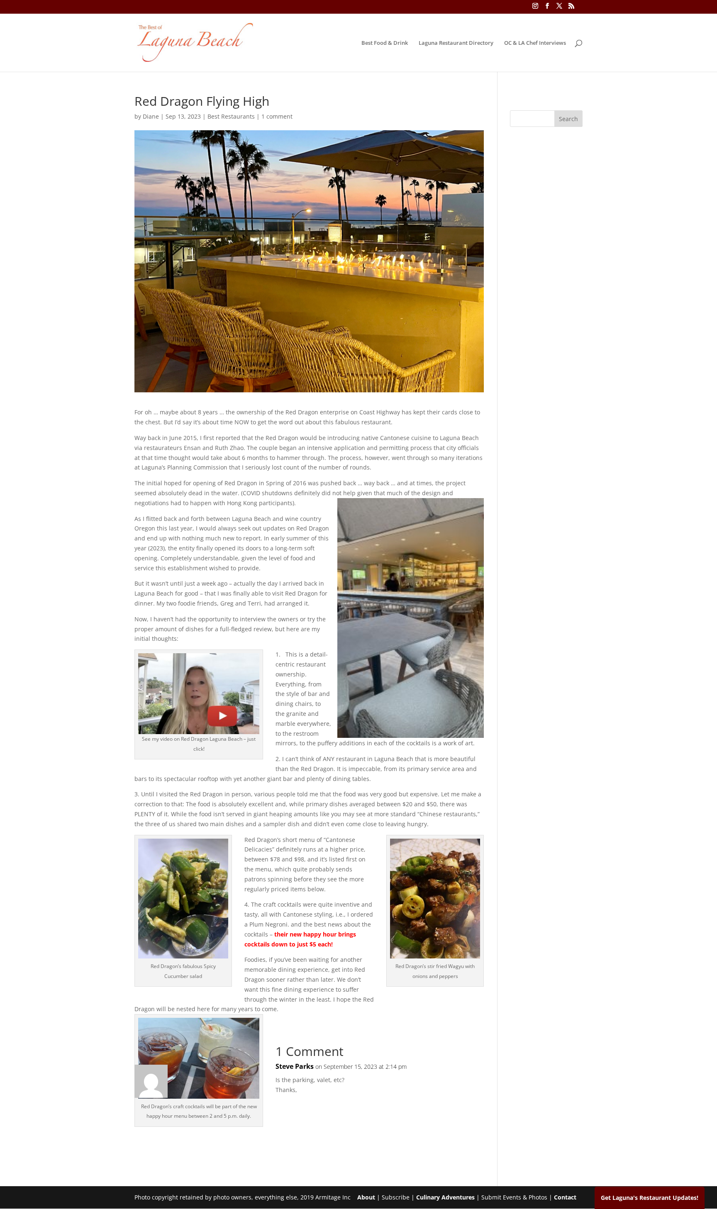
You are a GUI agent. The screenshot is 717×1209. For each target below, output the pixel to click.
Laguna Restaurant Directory (456, 43)
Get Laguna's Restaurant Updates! (649, 1198)
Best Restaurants (231, 116)
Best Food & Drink (384, 43)
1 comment (277, 116)
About (366, 1197)
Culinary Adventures (445, 1197)
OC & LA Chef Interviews (535, 43)
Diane (151, 116)
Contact (565, 1197)
